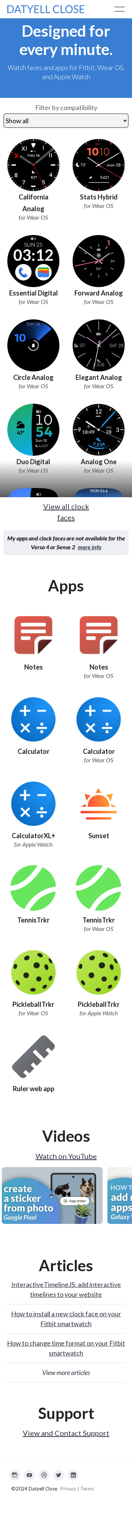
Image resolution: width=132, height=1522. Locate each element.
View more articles (66, 1372)
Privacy (68, 1489)
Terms (87, 1489)
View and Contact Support (66, 1433)
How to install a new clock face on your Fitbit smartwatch (66, 1319)
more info (89, 546)
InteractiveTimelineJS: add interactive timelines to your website (66, 1289)
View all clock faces (66, 512)
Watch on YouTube (66, 1156)
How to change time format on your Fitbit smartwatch (66, 1348)
